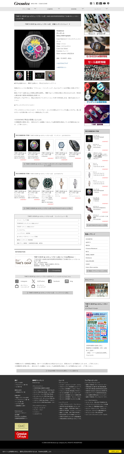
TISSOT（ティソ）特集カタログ (25, 226)
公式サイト (40, 270)
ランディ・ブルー (38, 409)
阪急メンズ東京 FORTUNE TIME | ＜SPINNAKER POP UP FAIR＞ (78, 408)
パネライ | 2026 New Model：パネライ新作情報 (46, 400)
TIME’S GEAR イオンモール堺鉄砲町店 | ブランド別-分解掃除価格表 (78, 416)
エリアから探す (20, 403)
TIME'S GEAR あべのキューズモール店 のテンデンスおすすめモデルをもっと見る (48, 164)
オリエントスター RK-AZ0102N (94, 412)
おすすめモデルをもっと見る (98, 225)
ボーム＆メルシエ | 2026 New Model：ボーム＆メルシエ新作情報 (51, 396)
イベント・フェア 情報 (23, 220)
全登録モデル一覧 (20, 392)
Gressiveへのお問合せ (21, 416)
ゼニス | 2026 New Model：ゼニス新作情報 (45, 392)
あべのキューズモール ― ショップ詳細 (27, 236)
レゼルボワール (38, 413)
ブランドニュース (63, 382)
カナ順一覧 (19, 386)
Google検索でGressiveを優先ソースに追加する (63, 370)
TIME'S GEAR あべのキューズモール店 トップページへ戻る (48, 292)
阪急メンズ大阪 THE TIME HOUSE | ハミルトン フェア (75, 412)
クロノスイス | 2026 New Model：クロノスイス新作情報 (49, 402)
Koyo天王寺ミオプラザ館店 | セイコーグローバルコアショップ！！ (77, 414)
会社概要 (17, 414)
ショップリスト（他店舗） (24, 233)
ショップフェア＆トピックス (92, 382)
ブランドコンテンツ (37, 386)
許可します (115, 451)
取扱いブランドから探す (22, 397)
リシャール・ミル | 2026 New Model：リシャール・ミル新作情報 (51, 394)
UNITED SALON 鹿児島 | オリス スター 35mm (72, 406)
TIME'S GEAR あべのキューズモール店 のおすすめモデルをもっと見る (48, 208)
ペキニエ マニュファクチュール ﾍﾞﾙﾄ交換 (97, 404)
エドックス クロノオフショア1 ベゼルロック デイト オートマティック (104, 414)
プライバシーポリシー (60, 451)
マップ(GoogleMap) (55, 270)
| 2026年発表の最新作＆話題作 (42, 388)
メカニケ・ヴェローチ (39, 407)
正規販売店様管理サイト (21, 418)
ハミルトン (36, 411)
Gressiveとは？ (19, 411)
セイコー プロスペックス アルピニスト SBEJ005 (100, 408)
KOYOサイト (62, 67)
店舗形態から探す (20, 405)
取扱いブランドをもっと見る (98, 271)
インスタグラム (21, 230)
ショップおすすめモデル (91, 400)
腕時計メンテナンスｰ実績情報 (25, 240)
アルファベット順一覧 (22, 384)
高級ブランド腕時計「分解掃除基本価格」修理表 (30, 243)
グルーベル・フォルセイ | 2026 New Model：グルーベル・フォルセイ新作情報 (54, 390)
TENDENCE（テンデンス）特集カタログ (28, 223)
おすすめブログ (63, 63)
